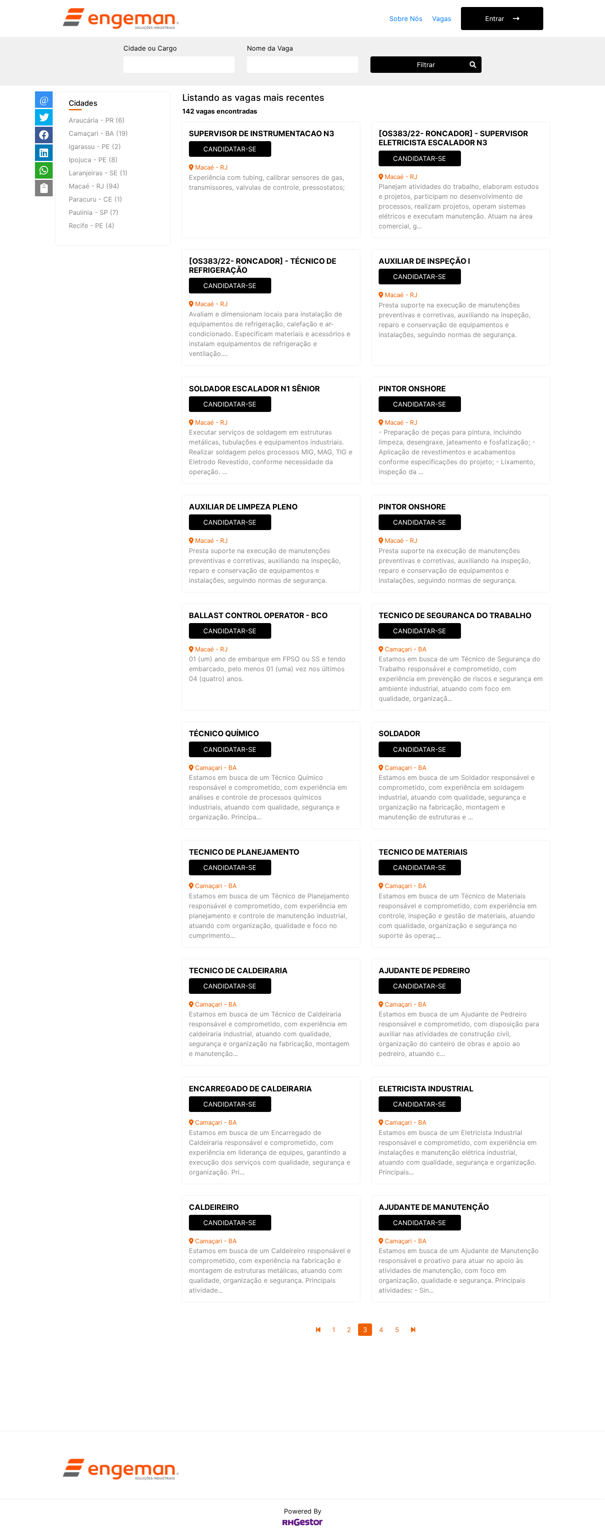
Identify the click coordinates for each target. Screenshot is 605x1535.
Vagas (441, 18)
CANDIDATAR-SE (229, 149)
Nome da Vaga (270, 48)
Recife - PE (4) (91, 225)
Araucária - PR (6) (97, 120)
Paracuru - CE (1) (95, 199)
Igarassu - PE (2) (95, 146)
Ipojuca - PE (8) (93, 160)
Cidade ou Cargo (150, 48)
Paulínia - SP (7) (94, 212)
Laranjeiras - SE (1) (98, 173)
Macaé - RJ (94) (94, 186)
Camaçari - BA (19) (98, 133)
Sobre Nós (405, 18)
